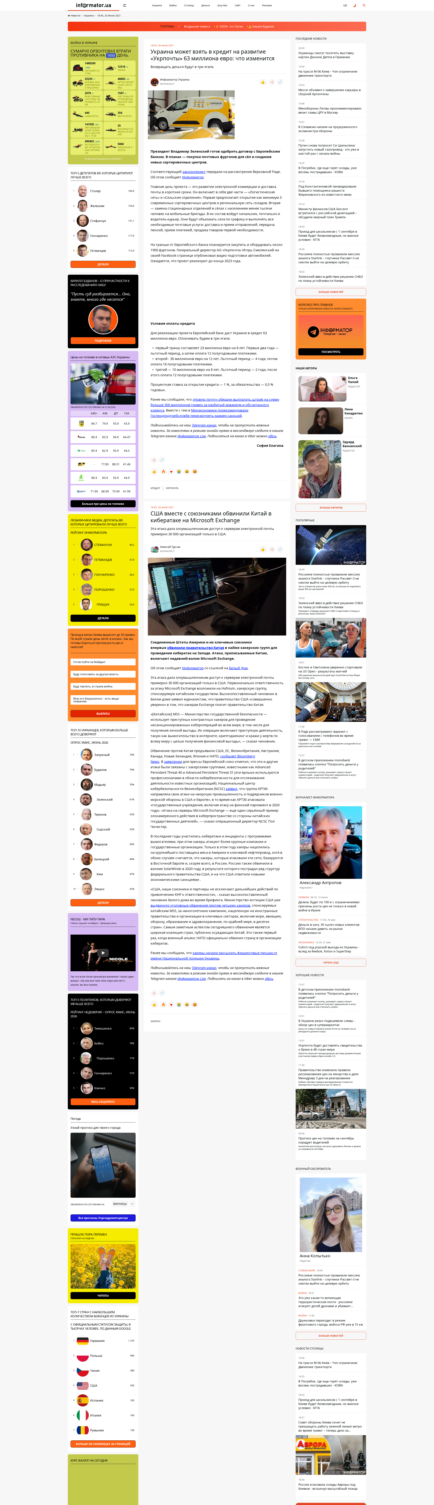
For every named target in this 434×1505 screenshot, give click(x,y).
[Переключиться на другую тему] (355, 5)
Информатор (193, 668)
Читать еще (331, 962)
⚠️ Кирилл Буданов (261, 26)
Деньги (205, 5)
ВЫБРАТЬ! (103, 714)
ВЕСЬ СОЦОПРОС (103, 1102)
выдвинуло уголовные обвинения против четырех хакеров (200, 905)
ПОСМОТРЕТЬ (331, 352)
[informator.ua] (93, 5)
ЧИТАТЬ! (103, 1295)
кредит (155, 488)
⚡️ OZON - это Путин (229, 26)
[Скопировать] (280, 82)
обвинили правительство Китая (195, 647)
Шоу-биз (222, 5)
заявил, (232, 788)
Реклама (267, 5)
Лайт (238, 5)
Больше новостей (331, 292)
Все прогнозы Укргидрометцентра (103, 1218)
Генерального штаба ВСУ (109, 158)
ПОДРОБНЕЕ (103, 341)
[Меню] (124, 5)
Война (173, 5)
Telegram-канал (204, 425)
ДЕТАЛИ (103, 264)
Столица (189, 5)
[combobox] (124, 1203)
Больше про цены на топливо (103, 504)
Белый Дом (238, 668)
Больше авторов (331, 507)
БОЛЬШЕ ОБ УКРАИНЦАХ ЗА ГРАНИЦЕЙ (103, 1444)
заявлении (173, 761)
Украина (157, 5)
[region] (103, 1213)
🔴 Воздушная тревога (195, 26)
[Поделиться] (272, 82)
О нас (251, 5)
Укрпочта (172, 488)
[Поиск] (364, 5)
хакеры (155, 1021)
